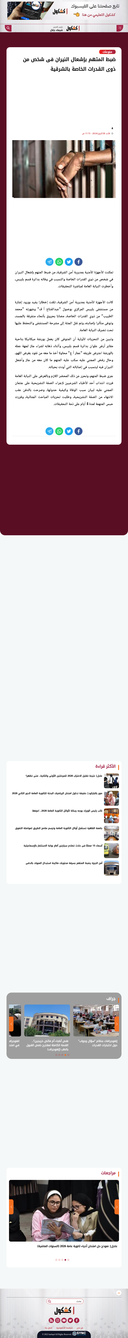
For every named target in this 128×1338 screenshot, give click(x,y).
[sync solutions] (79, 1334)
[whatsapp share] (59, 262)
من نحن (80, 1328)
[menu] (119, 28)
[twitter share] (69, 262)
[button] (68, 1055)
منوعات (107, 52)
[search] (8, 28)
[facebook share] (78, 262)
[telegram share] (50, 262)
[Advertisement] (58, 98)
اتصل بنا (48, 1328)
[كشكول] (63, 1311)
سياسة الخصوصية (64, 1328)
